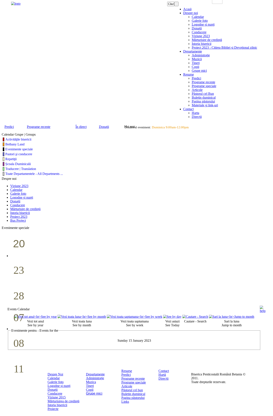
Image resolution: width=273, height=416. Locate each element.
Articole (126, 386)
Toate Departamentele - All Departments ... (34, 174)
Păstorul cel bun (132, 390)
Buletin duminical (133, 394)
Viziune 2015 (57, 397)
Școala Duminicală (18, 164)
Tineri (90, 386)
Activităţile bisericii (18, 139)
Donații (53, 389)
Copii (89, 389)
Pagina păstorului (133, 398)
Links (125, 401)
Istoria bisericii (57, 405)
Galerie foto (56, 382)
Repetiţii (11, 159)
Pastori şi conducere (18, 154)
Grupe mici (94, 393)
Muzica (91, 382)
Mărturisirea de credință (63, 401)
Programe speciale (133, 382)
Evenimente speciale (19, 149)
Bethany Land (15, 144)
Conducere (55, 393)
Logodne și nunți (59, 386)
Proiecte (53, 409)
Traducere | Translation (20, 169)
